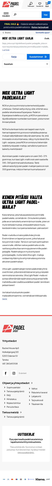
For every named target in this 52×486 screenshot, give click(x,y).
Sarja (14, 56)
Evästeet (22, 373)
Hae (46, 14)
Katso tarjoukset (40, 27)
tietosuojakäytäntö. (26, 452)
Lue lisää (5, 50)
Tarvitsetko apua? (42, 33)
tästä (4, 299)
